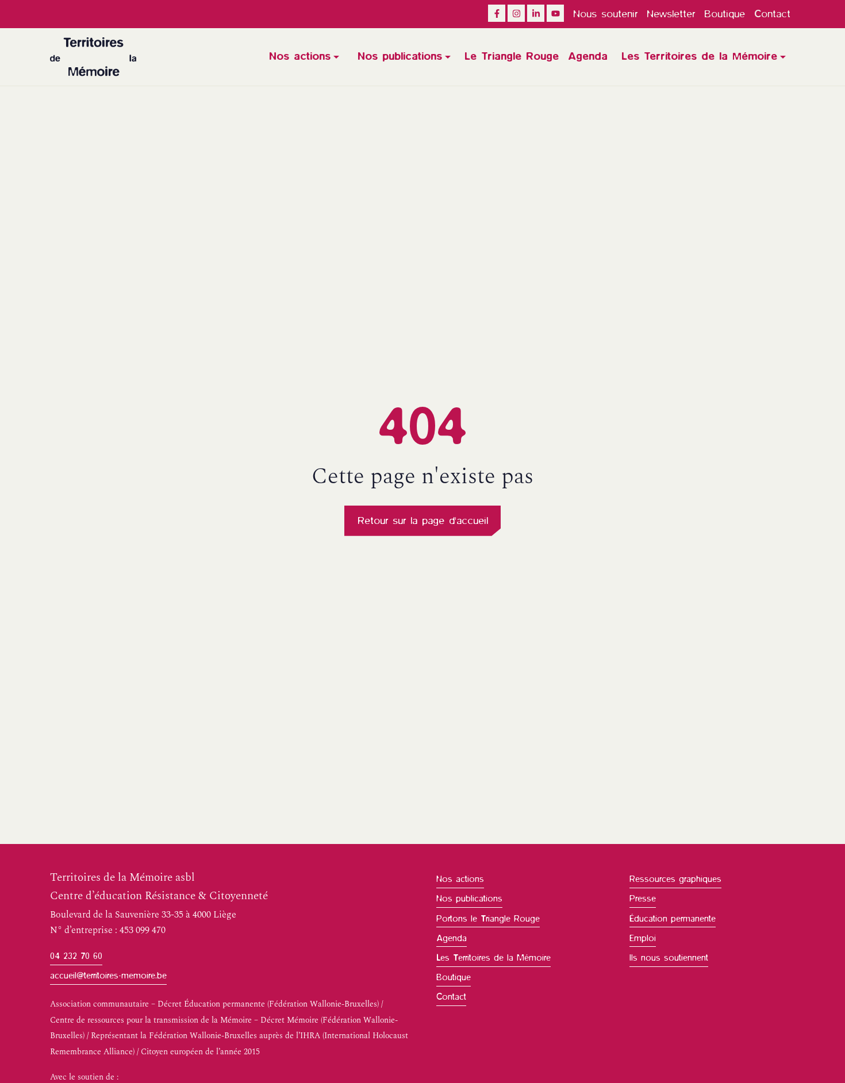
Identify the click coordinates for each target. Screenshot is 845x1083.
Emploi (642, 938)
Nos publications (400, 56)
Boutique (724, 14)
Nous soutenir (605, 14)
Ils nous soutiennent (668, 957)
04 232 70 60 (76, 956)
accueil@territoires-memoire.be (108, 975)
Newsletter (671, 14)
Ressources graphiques (675, 879)
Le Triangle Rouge (511, 56)
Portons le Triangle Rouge (488, 918)
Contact (772, 14)
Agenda (588, 56)
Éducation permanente (672, 918)
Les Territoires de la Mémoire (699, 56)
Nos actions (300, 56)
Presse (642, 898)
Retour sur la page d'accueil (423, 520)
